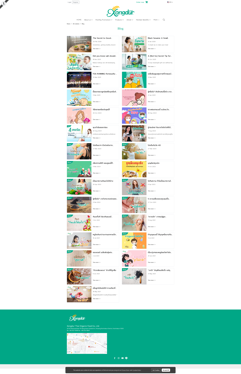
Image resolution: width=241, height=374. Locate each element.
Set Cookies (156, 370)
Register (75, 2)
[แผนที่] (87, 343)
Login (69, 2)
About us (87, 20)
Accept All (166, 370)
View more (96, 48)
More (156, 20)
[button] (164, 20)
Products (118, 20)
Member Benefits (142, 20)
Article (129, 20)
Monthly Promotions (103, 20)
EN (170, 2)
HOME (79, 20)
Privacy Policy (126, 370)
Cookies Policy (137, 370)
